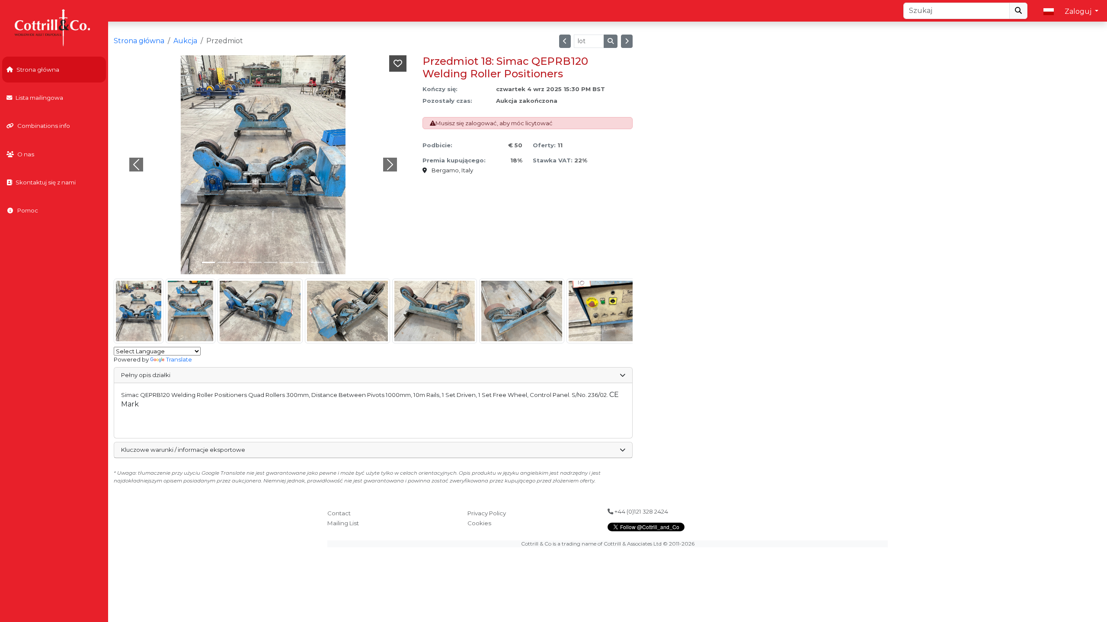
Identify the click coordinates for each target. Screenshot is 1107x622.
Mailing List (343, 523)
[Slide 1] (224, 262)
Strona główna (37, 69)
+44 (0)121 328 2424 (640, 511)
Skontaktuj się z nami (46, 182)
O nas (25, 154)
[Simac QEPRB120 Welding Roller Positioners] (138, 311)
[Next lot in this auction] (627, 41)
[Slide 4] (270, 262)
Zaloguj (1079, 11)
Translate (179, 359)
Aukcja (185, 41)
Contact (339, 513)
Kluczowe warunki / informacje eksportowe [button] (183, 449)
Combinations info (43, 125)
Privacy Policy (486, 513)
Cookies (479, 523)
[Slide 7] (317, 262)
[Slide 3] (255, 262)
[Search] (1018, 11)
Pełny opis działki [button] (145, 374)
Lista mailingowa (39, 97)
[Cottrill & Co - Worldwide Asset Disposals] (54, 27)
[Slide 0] (208, 262)
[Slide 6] (301, 262)
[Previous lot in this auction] (565, 41)
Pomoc (27, 210)
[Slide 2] (239, 262)
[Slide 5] (286, 262)
